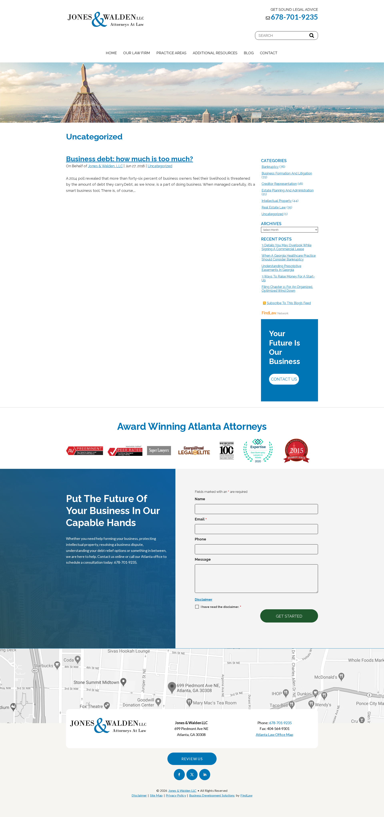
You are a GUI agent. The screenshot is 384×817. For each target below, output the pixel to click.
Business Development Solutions (212, 795)
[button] (380, 788)
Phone (200, 539)
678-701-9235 (294, 16)
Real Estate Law (274, 207)
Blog (249, 53)
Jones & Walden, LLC (105, 166)
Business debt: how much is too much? (129, 159)
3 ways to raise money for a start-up (288, 278)
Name (200, 499)
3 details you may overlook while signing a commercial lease (286, 247)
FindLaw (246, 795)
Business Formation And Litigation (287, 173)
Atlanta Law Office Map (274, 734)
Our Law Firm (136, 53)
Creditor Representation (279, 184)
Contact (268, 53)
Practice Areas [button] (171, 53)
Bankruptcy (270, 167)
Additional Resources (215, 53)
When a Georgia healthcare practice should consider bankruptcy (289, 257)
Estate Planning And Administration (288, 190)
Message (203, 559)
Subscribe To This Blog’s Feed (289, 303)
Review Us (192, 759)
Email (201, 519)
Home (111, 53)
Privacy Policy (176, 795)
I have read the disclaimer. (221, 607)
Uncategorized (160, 166)
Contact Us (284, 379)
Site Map (156, 795)
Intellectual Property (277, 201)
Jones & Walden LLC (182, 790)
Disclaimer (203, 599)
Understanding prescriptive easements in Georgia (281, 268)
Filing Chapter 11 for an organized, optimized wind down (287, 289)
